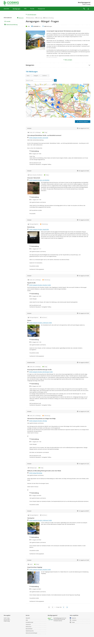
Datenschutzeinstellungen (31, 633)
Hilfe (27, 620)
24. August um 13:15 (84, 128)
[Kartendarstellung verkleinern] (87, 114)
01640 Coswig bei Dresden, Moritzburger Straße (41, 372)
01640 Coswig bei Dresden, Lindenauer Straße (40, 322)
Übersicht (21, 17)
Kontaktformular (29, 622)
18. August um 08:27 (84, 362)
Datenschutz (28, 626)
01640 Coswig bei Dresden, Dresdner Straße (40, 285)
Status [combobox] (28, 75)
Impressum (28, 624)
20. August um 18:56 (84, 170)
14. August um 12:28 (84, 411)
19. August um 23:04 (84, 220)
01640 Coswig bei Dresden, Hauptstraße (39, 229)
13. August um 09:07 (84, 511)
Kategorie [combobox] (36, 75)
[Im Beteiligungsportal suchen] (84, 9)
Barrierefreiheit (29, 628)
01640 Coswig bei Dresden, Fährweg (38, 420)
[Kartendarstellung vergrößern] (87, 111)
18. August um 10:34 (84, 313)
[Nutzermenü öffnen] (88, 9)
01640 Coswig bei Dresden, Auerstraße (38, 137)
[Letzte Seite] (67, 607)
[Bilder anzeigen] (33, 188)
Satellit (29, 115)
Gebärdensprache (30, 630)
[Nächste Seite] (63, 607)
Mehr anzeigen (68, 59)
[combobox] (40, 86)
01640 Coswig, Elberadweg (35, 473)
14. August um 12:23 (84, 463)
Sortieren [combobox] (44, 75)
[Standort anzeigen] (87, 108)
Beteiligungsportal (84, 2)
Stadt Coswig (6, 618)
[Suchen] (55, 80)
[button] (58, 65)
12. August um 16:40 (84, 560)
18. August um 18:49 (84, 275)
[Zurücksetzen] (53, 80)
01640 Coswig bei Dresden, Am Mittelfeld (39, 180)
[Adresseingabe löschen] (55, 86)
